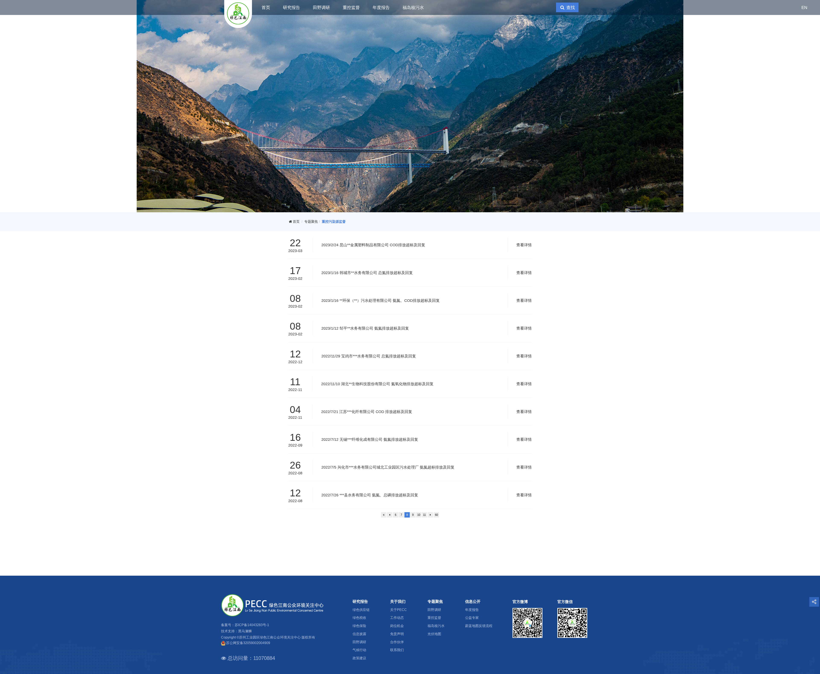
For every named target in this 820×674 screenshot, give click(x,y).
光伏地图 (434, 634)
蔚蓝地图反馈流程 (478, 626)
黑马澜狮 (245, 631)
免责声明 (397, 634)
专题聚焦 (311, 221)
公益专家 (472, 617)
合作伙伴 (397, 642)
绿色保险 (359, 626)
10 (418, 514)
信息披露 (359, 634)
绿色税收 (359, 617)
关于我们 (398, 601)
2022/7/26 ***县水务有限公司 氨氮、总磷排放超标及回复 (369, 495)
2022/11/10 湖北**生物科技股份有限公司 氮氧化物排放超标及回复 (377, 384)
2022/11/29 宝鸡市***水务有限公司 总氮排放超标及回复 (368, 356)
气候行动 (359, 650)
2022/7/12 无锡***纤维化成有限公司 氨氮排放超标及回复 (369, 439)
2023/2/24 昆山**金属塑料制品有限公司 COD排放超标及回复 (373, 245)
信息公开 (472, 601)
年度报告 (381, 7)
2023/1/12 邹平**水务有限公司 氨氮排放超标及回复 (365, 328)
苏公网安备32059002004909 (248, 643)
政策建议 (359, 658)
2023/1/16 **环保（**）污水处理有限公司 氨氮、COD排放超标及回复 (380, 300)
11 (424, 514)
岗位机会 (397, 626)
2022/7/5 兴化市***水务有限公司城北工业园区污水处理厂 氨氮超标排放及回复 (387, 467)
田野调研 (321, 7)
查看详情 (524, 245)
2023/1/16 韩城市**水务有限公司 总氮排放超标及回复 (367, 273)
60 (436, 514)
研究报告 (291, 7)
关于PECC (398, 610)
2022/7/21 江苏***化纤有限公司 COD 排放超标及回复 (366, 412)
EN (804, 7)
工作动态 (397, 617)
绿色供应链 (361, 610)
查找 (570, 7)
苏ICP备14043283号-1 (252, 625)
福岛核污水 (413, 7)
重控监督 (351, 7)
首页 (266, 7)
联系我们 (397, 650)
